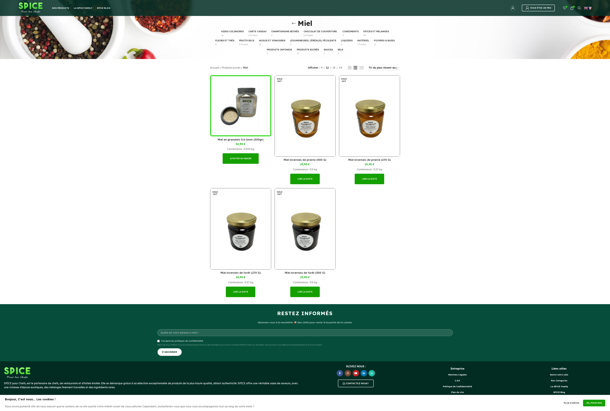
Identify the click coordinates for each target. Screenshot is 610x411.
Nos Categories (559, 380)
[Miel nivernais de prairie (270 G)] (369, 116)
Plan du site (457, 392)
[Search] (579, 8)
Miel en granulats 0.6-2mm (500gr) (240, 139)
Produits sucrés (231, 67)
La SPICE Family (559, 386)
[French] (590, 8)
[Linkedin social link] (364, 373)
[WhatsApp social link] (372, 373)
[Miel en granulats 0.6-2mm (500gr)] (240, 105)
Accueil (214, 67)
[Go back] (294, 23)
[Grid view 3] (355, 68)
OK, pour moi (594, 403)
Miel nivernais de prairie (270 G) (369, 159)
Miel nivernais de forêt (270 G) (241, 272)
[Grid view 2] (349, 68)
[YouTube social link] (356, 373)
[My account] (513, 8)
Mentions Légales (457, 375)
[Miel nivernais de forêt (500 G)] (305, 229)
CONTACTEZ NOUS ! (357, 383)
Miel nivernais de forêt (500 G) (305, 272)
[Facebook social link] (340, 373)
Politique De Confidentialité (457, 386)
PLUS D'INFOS (572, 403)
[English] (586, 8)
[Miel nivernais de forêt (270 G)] (240, 229)
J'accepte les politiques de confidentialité (182, 341)
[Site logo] (31, 7)
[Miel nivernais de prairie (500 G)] (305, 116)
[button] (241, 158)
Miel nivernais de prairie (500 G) (305, 159)
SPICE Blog (559, 392)
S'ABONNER (169, 352)
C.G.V (457, 380)
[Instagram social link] (348, 373)
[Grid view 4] (361, 68)
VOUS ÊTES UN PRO (540, 8)
